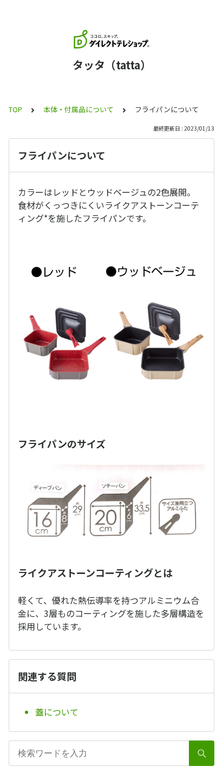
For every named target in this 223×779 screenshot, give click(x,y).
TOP (15, 109)
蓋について (56, 711)
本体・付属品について (78, 109)
